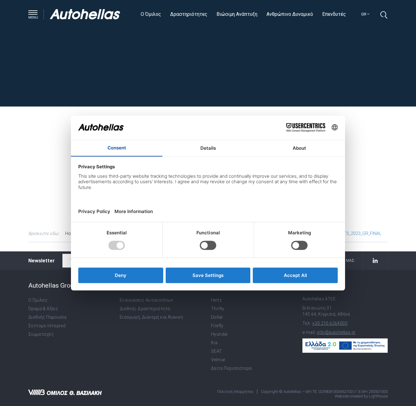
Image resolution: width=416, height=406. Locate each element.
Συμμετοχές (41, 334)
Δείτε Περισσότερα (231, 368)
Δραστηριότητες (188, 14)
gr (364, 14)
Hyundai (219, 334)
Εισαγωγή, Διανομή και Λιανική (151, 317)
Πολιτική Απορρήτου (235, 391)
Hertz (216, 300)
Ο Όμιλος (151, 14)
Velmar (218, 359)
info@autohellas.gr (336, 332)
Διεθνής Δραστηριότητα (145, 308)
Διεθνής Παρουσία (47, 317)
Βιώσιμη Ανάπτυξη (237, 14)
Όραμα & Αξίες (43, 308)
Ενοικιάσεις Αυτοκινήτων (146, 300)
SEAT (216, 351)
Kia (214, 342)
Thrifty (217, 308)
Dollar (217, 317)
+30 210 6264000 (329, 323)
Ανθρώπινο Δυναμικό (289, 14)
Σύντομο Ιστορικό (47, 325)
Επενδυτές (334, 14)
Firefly (217, 325)
